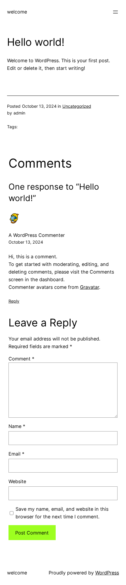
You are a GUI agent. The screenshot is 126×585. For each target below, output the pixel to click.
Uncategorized (76, 106)
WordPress (107, 573)
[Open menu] (115, 12)
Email (16, 454)
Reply (13, 301)
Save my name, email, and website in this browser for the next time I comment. (62, 513)
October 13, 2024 (25, 242)
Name (16, 426)
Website (17, 481)
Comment (21, 359)
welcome (17, 12)
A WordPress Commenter (36, 235)
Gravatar (89, 287)
